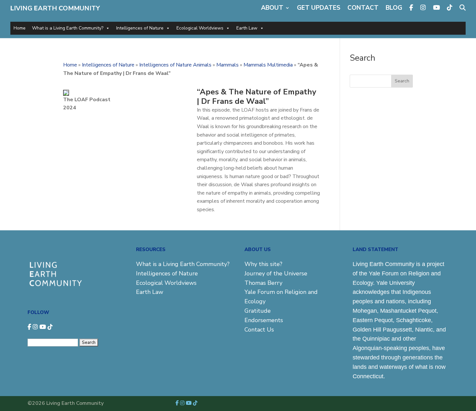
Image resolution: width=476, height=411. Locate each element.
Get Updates (318, 8)
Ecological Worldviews (199, 28)
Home (20, 28)
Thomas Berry (263, 283)
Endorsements (263, 320)
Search (402, 81)
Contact (363, 8)
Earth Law (246, 28)
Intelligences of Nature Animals (175, 64)
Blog (394, 8)
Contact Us (259, 329)
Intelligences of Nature (140, 28)
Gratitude (257, 311)
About (272, 8)
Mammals (227, 64)
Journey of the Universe (275, 273)
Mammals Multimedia (268, 64)
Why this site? (263, 264)
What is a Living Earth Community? (67, 28)
